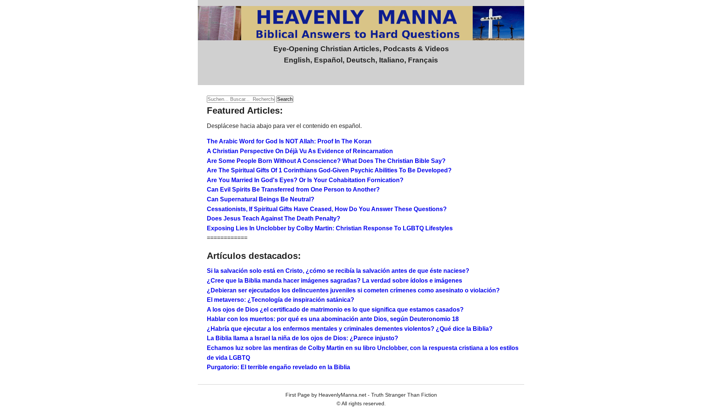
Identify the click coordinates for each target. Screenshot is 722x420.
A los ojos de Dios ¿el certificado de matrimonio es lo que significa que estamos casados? (335, 309)
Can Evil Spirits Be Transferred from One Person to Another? (293, 189)
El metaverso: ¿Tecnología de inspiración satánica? (280, 300)
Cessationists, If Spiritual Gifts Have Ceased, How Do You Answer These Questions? (327, 209)
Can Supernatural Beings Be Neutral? (260, 199)
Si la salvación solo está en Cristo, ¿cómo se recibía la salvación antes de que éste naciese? (338, 271)
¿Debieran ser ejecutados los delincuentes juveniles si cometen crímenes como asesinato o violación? (353, 290)
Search (285, 99)
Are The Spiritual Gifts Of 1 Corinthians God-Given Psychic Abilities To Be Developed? (329, 170)
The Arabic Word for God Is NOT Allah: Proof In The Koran (289, 141)
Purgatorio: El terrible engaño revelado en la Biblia (278, 367)
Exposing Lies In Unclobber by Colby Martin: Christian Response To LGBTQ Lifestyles (330, 228)
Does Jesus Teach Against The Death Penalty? (273, 218)
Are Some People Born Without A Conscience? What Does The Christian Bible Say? (326, 161)
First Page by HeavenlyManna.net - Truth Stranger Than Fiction (361, 395)
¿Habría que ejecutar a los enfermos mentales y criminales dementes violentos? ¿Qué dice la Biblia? (350, 329)
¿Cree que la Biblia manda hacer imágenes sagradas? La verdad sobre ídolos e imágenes (334, 280)
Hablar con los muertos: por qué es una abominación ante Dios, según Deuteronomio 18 (333, 319)
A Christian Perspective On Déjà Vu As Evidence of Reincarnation (300, 151)
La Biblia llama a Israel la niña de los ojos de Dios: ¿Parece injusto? (302, 338)
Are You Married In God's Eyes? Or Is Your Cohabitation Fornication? (305, 180)
